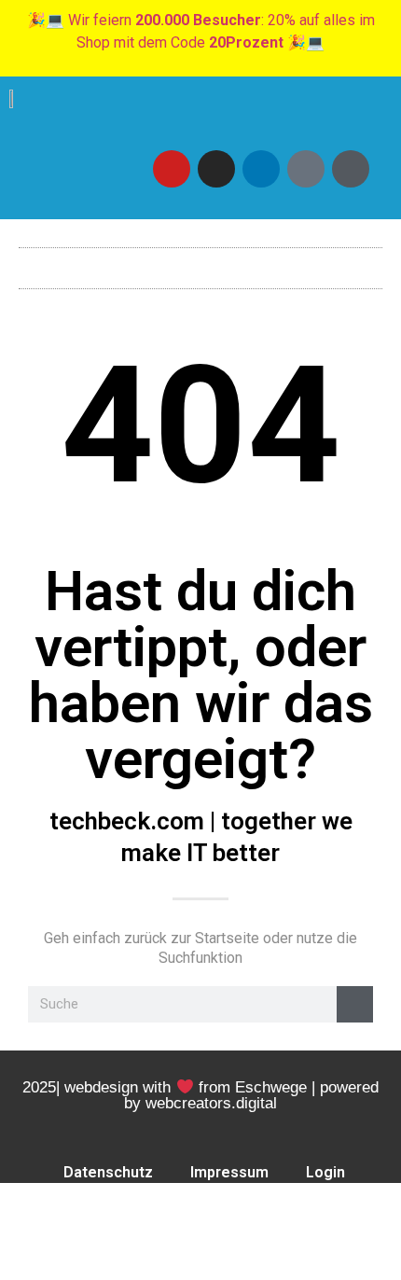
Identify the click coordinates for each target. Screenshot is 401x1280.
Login (325, 1172)
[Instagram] (216, 169)
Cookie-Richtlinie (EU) (205, 1215)
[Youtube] (171, 169)
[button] (200, 263)
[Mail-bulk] (306, 169)
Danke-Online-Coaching (204, 1258)
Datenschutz (108, 1172)
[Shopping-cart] (350, 169)
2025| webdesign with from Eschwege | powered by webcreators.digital (200, 1095)
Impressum (229, 1172)
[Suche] (355, 1004)
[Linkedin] (261, 169)
